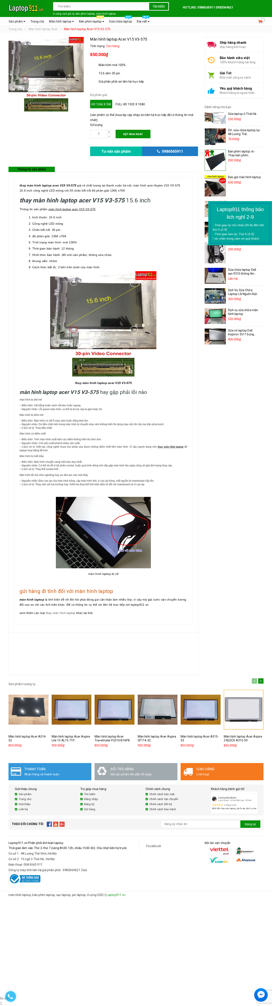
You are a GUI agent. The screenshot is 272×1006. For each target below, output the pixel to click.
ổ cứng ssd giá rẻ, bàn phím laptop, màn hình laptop (84, 13)
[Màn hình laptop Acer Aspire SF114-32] (158, 709)
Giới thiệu (25, 804)
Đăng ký (89, 804)
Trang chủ (37, 21)
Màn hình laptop (60, 21)
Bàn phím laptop (91, 20)
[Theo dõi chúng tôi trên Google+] (62, 824)
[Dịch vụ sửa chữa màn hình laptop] (215, 316)
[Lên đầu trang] (264, 985)
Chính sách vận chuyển (163, 799)
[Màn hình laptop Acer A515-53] (201, 709)
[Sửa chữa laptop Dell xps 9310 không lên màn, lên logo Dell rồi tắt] (215, 276)
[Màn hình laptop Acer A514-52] (28, 709)
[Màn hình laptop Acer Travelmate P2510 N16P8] (115, 709)
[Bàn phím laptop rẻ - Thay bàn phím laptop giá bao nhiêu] (215, 160)
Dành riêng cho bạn (218, 107)
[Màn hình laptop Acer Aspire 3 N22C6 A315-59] (244, 709)
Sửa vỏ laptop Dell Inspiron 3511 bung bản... (241, 334)
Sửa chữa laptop (120, 20)
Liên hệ (23, 809)
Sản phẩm (16, 21)
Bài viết (142, 20)
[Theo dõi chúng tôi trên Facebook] (49, 824)
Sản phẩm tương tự (21, 684)
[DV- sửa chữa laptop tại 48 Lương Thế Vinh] (215, 136)
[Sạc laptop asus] (215, 252)
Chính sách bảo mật (162, 794)
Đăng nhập (91, 799)
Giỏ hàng (89, 809)
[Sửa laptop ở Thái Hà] (215, 118)
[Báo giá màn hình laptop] (215, 185)
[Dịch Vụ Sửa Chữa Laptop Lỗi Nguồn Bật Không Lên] (215, 296)
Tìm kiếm (158, 6)
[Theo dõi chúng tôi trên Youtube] (55, 824)
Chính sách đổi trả (160, 804)
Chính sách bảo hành (162, 809)
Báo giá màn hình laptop (244, 177)
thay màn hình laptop (60, 613)
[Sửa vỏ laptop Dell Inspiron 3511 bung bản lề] (215, 336)
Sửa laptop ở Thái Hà (242, 114)
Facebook (153, 846)
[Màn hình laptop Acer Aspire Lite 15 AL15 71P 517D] (72, 709)
